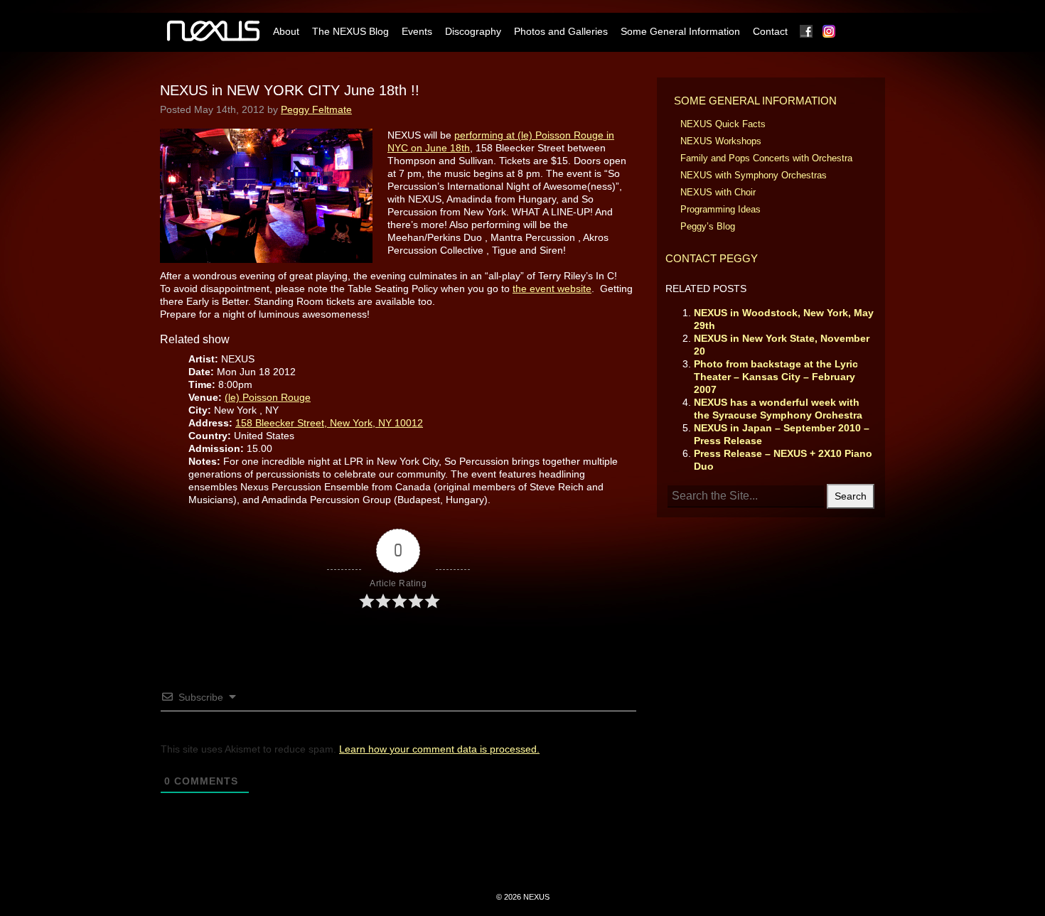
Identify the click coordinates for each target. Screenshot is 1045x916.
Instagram (829, 31)
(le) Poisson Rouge (268, 397)
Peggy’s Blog (707, 226)
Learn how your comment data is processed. (439, 749)
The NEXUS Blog (350, 31)
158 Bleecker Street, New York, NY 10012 (329, 423)
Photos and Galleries (561, 31)
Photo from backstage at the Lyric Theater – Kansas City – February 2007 (776, 376)
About (286, 31)
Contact (770, 31)
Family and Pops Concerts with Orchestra (766, 158)
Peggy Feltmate (316, 109)
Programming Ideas (720, 209)
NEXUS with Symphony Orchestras (753, 175)
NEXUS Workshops (720, 141)
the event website (552, 288)
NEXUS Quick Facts (723, 124)
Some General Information (680, 31)
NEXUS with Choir (718, 192)
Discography (473, 31)
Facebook (807, 31)
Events (417, 31)
